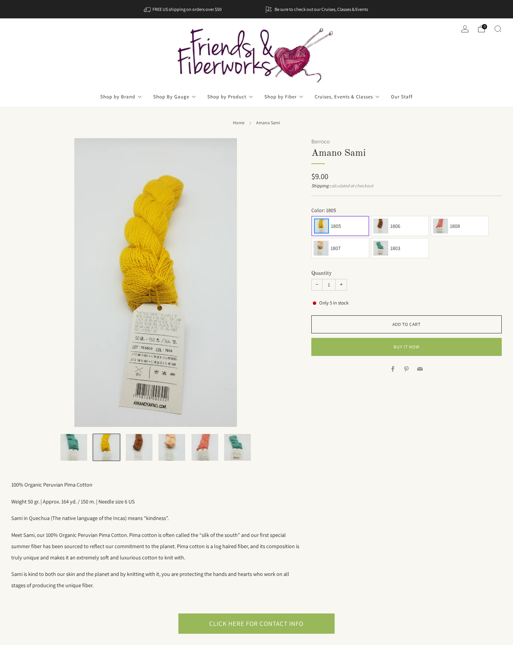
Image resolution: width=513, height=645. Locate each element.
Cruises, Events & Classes (344, 96)
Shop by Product (226, 96)
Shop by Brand (117, 96)
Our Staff (402, 96)
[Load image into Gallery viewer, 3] (139, 447)
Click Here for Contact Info (256, 623)
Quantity (321, 273)
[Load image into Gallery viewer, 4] (172, 447)
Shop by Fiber (280, 96)
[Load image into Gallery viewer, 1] (74, 447)
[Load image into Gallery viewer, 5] (205, 447)
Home (238, 123)
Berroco (320, 141)
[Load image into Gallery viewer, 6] (237, 447)
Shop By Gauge (171, 96)
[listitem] (183, 9)
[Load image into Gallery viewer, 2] (106, 447)
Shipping (320, 186)
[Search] (498, 29)
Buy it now (406, 347)
